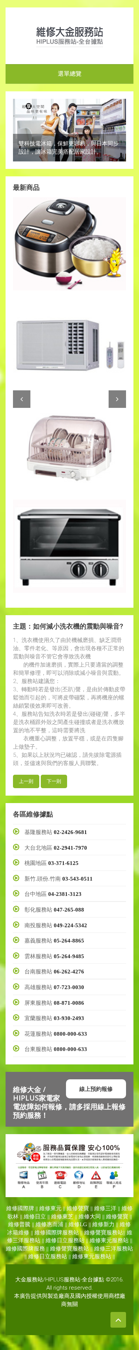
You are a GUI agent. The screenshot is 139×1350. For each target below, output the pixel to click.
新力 (109, 1224)
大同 (95, 1217)
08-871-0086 (69, 1003)
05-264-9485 (69, 956)
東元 (56, 1208)
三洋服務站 (26, 1240)
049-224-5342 (70, 925)
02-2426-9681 (70, 832)
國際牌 (25, 1208)
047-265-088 (69, 910)
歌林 (13, 1217)
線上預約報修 (96, 1088)
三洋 (110, 1208)
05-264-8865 (69, 941)
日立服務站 (71, 1240)
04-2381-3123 (65, 894)
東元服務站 (115, 1240)
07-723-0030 (69, 987)
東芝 (67, 1217)
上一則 (26, 781)
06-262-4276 (69, 972)
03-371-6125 (63, 863)
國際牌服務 (31, 1249)
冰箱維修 (18, 1233)
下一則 (54, 781)
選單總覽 (70, 73)
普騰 (24, 1224)
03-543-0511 (77, 879)
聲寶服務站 (109, 1233)
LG (83, 1224)
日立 (40, 1217)
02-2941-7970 (70, 848)
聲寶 (83, 1208)
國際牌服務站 (62, 1233)
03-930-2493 (69, 1018)
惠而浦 (55, 1224)
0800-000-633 (70, 1034)
